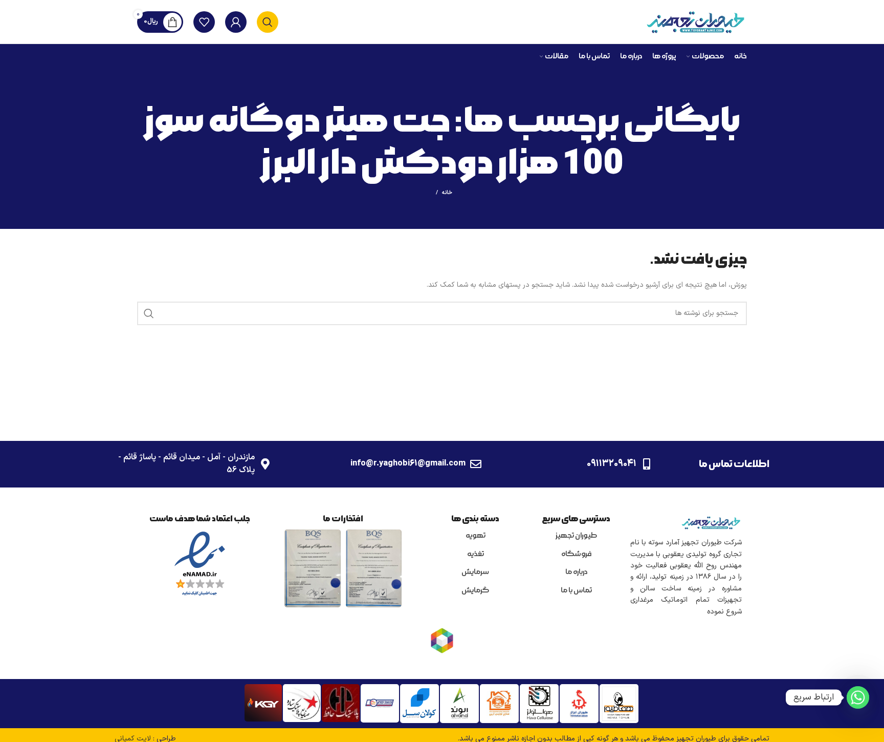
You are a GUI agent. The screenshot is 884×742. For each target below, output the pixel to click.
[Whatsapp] (858, 697)
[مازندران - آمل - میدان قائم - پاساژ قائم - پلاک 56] (265, 464)
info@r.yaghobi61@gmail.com (408, 463)
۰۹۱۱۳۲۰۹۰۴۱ (611, 464)
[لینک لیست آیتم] (576, 536)
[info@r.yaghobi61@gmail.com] (475, 464)
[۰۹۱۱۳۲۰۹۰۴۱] (646, 464)
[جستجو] (267, 22)
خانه (447, 193)
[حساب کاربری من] (236, 22)
